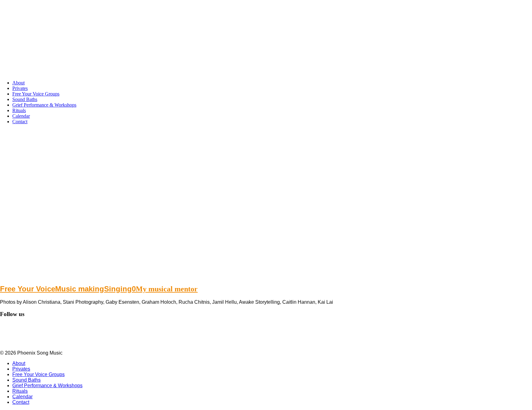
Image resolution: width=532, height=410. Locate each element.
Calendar (21, 116)
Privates (20, 88)
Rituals (19, 110)
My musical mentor (167, 289)
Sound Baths (24, 99)
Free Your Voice (27, 289)
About (18, 82)
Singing (118, 289)
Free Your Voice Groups (35, 93)
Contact (19, 121)
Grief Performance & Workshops (44, 105)
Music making (79, 289)
